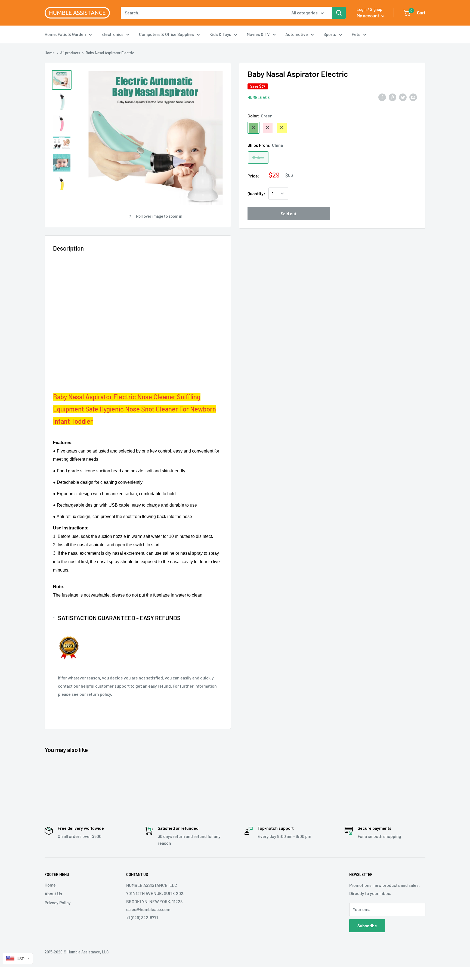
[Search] (339, 13)
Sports (329, 34)
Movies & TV (258, 34)
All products (70, 53)
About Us (53, 893)
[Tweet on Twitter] (403, 97)
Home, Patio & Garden (65, 34)
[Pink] (268, 127)
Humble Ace (259, 97)
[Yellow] (282, 127)
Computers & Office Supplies (166, 34)
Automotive (296, 34)
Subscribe (367, 925)
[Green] (253, 127)
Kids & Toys (220, 34)
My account (368, 15)
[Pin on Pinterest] (392, 97)
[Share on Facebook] (382, 97)
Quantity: (256, 193)
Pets (356, 34)
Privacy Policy (58, 902)
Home (50, 53)
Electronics (112, 34)
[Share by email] (413, 97)
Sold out (288, 213)
